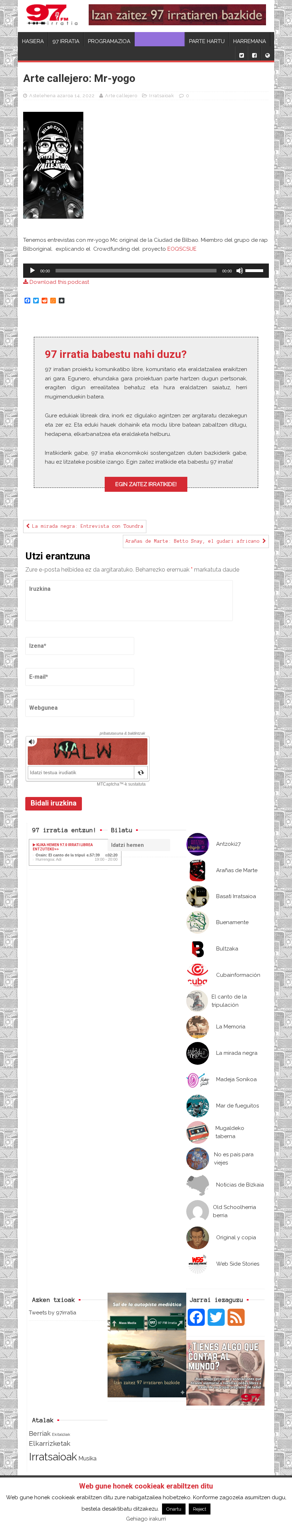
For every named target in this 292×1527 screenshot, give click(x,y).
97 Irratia (65, 41)
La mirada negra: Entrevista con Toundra (87, 526)
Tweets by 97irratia (52, 1312)
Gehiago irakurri (146, 1519)
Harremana (249, 41)
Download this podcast (58, 282)
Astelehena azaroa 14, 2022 (62, 95)
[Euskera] (267, 53)
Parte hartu (207, 41)
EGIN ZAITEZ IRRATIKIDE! (146, 484)
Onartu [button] (173, 1509)
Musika (87, 1458)
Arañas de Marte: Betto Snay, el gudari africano (194, 541)
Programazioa (109, 41)
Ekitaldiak (61, 1434)
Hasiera (33, 41)
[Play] (32, 270)
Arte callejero (121, 95)
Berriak (40, 1433)
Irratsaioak (161, 95)
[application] (146, 271)
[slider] (255, 270)
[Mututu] (239, 270)
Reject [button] (199, 1509)
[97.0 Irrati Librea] (52, 16)
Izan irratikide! (160, 41)
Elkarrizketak (50, 1443)
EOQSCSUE (182, 249)
